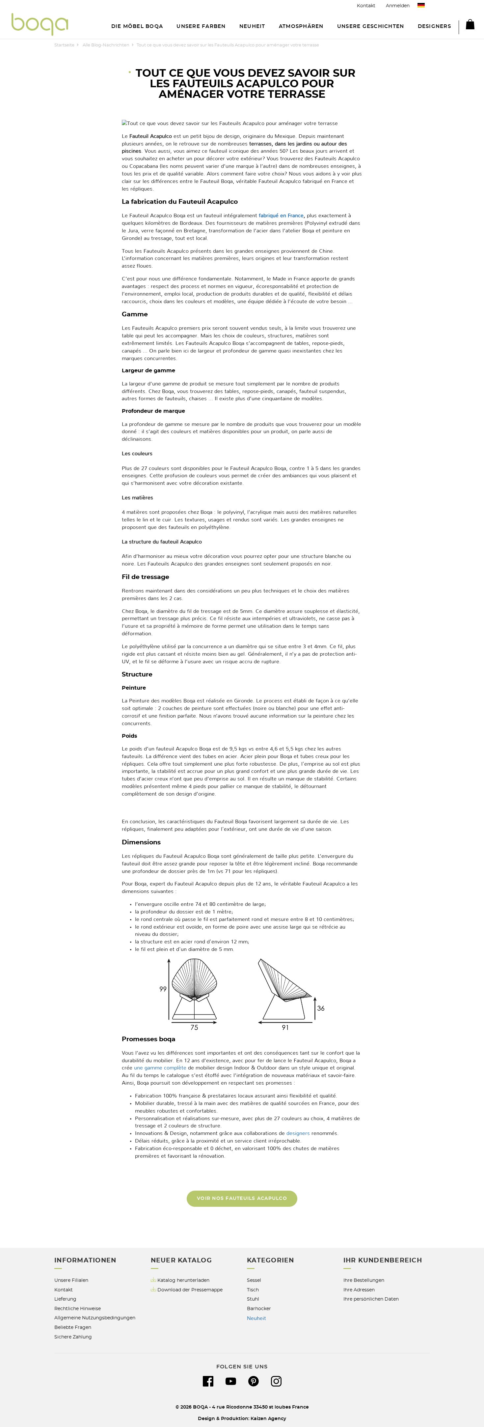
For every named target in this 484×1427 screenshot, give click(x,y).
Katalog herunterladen (183, 1280)
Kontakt (366, 5)
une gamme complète (160, 1067)
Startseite (64, 45)
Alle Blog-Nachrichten (106, 45)
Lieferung (65, 1299)
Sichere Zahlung (73, 1337)
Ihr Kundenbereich (382, 1260)
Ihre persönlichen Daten (371, 1299)
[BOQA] (40, 25)
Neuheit (256, 1318)
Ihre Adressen (359, 1289)
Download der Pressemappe (190, 1289)
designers (298, 1133)
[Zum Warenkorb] (466, 25)
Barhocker (259, 1308)
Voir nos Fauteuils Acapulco (242, 1198)
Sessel (254, 1280)
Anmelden (398, 5)
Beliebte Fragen (72, 1327)
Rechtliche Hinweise (77, 1308)
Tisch (253, 1289)
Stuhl (253, 1299)
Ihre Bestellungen (363, 1280)
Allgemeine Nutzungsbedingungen (94, 1317)
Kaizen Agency (268, 1418)
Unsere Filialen (71, 1280)
